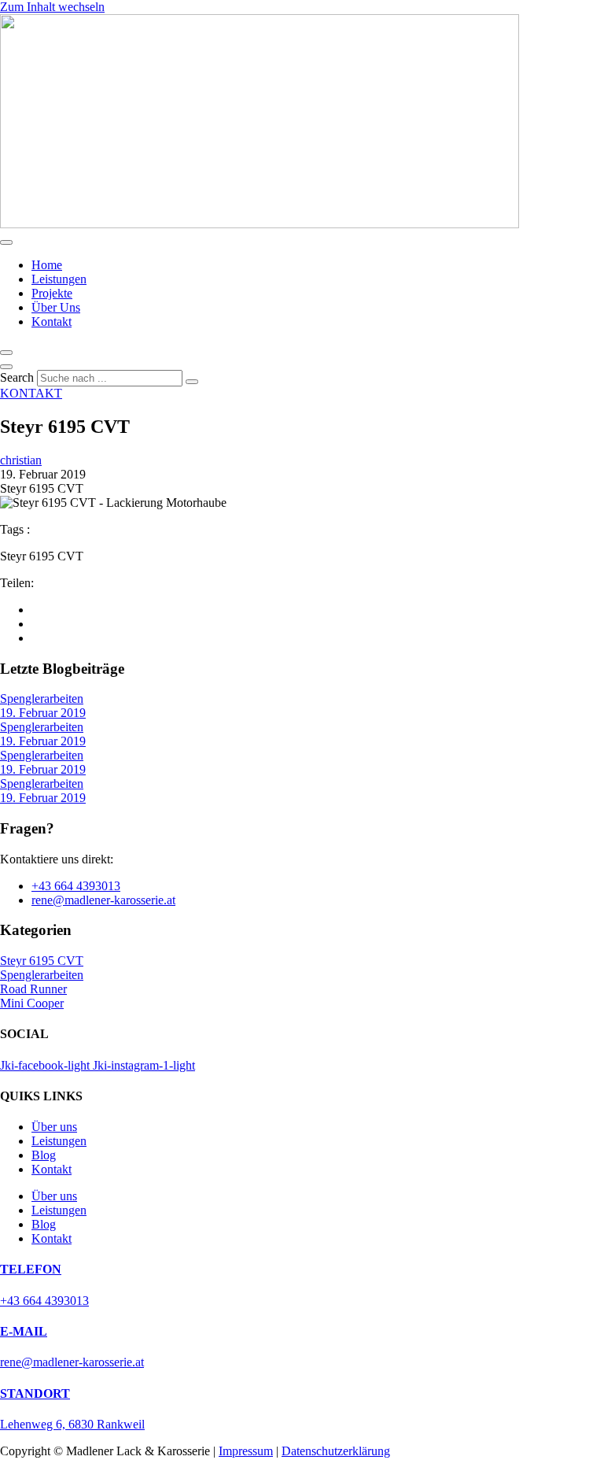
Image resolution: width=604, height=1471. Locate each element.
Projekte (51, 293)
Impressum (246, 1451)
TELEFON (30, 1269)
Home (46, 265)
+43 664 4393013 (44, 1300)
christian (21, 460)
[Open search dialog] (6, 366)
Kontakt (51, 321)
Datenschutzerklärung (336, 1451)
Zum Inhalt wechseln (52, 6)
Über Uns (55, 307)
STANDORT (35, 1393)
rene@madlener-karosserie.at (72, 1362)
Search (17, 377)
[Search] (192, 381)
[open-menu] (6, 242)
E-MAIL (23, 1331)
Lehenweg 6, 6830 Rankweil (72, 1424)
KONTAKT (31, 393)
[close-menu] (6, 352)
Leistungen (59, 279)
